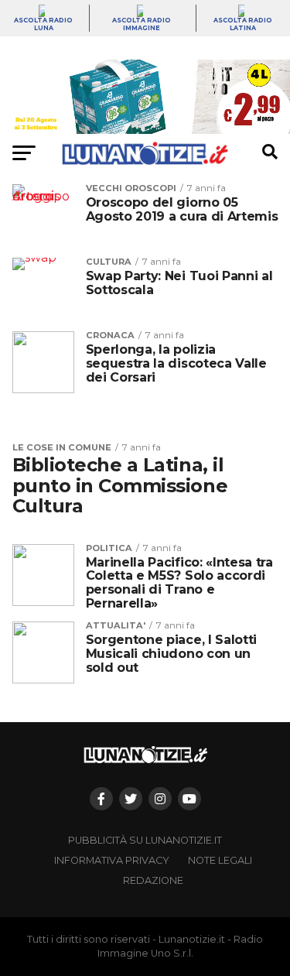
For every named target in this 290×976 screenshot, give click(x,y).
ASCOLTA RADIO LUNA (43, 24)
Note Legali (220, 860)
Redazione (153, 880)
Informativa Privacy (111, 860)
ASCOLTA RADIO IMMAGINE (141, 24)
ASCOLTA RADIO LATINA (242, 24)
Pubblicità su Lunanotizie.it (145, 840)
